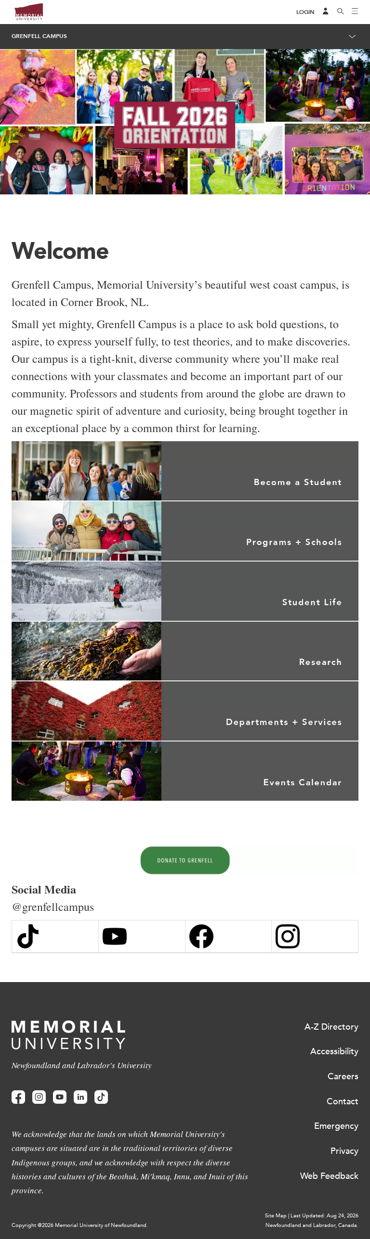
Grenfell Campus (39, 36)
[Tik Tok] (55, 936)
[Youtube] (59, 1097)
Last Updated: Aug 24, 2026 (324, 1216)
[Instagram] (315, 936)
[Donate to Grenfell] (185, 860)
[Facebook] (18, 1097)
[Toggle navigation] (355, 12)
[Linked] (80, 1097)
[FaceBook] (228, 936)
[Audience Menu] (325, 12)
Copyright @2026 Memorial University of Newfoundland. (80, 1225)
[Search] (340, 12)
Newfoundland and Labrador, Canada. (311, 1225)
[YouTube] (142, 936)
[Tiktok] (101, 1097)
